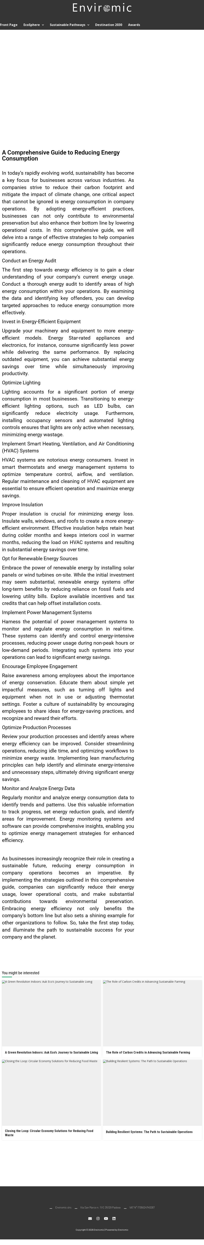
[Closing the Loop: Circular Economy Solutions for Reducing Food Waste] (51, 1093)
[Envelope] (90, 1218)
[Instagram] (98, 1218)
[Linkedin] (114, 1218)
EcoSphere (32, 25)
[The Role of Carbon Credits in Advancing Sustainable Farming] (152, 1013)
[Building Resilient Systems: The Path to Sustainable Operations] (152, 1093)
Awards (134, 25)
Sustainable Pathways (67, 25)
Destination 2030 (108, 25)
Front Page (9, 25)
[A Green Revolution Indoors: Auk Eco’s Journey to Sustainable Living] (51, 1013)
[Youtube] (106, 1218)
